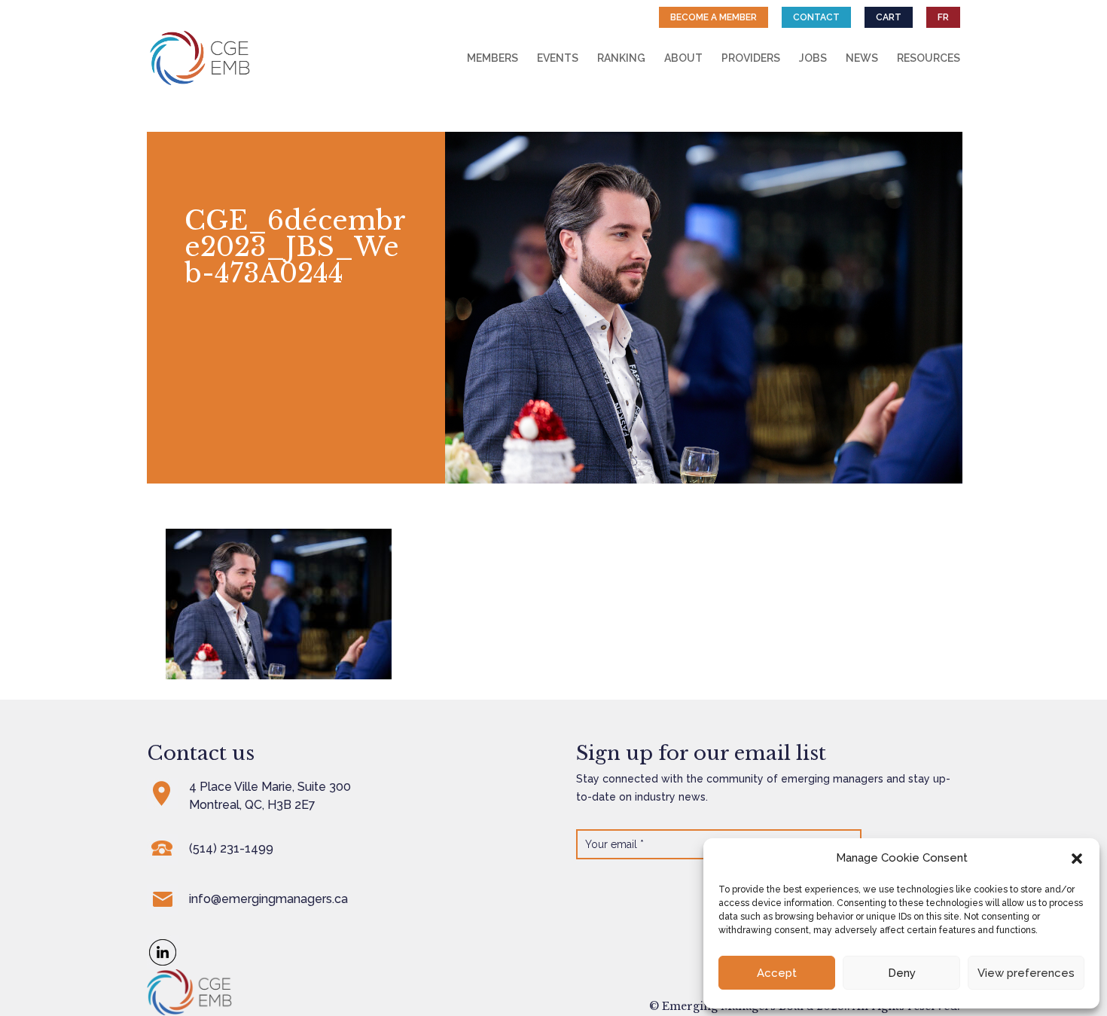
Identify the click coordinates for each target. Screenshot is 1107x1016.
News (862, 58)
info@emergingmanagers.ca (268, 899)
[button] (1076, 858)
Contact (816, 17)
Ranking (621, 58)
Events (557, 58)
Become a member (713, 17)
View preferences (1026, 973)
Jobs (813, 58)
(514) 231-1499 (231, 848)
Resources (928, 58)
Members (492, 58)
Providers (750, 58)
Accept (777, 973)
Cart (888, 17)
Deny (902, 973)
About (683, 58)
